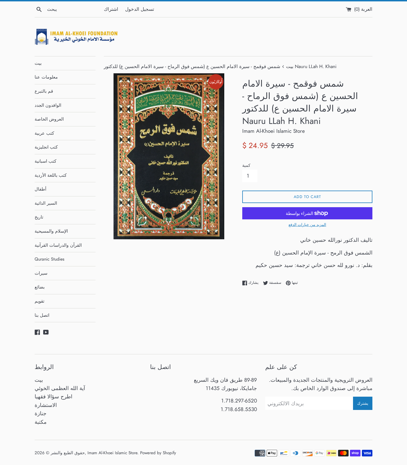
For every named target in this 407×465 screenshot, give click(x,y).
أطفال (40, 189)
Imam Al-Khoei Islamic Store (112, 453)
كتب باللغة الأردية (51, 175)
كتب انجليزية (46, 147)
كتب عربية (44, 133)
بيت (38, 63)
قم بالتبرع (44, 91)
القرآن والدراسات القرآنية (58, 245)
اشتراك (111, 9)
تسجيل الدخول (139, 9)
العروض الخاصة (49, 119)
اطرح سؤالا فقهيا (53, 396)
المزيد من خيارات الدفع (307, 224)
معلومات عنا (46, 77)
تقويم (39, 301)
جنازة (41, 413)
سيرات (41, 273)
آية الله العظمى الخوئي (60, 388)
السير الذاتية (46, 203)
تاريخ (39, 217)
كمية (246, 165)
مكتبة (41, 422)
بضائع (40, 287)
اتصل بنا (42, 315)
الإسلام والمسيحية (51, 231)
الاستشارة (46, 405)
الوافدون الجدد (48, 105)
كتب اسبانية (45, 161)
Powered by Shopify (158, 453)
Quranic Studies (49, 259)
